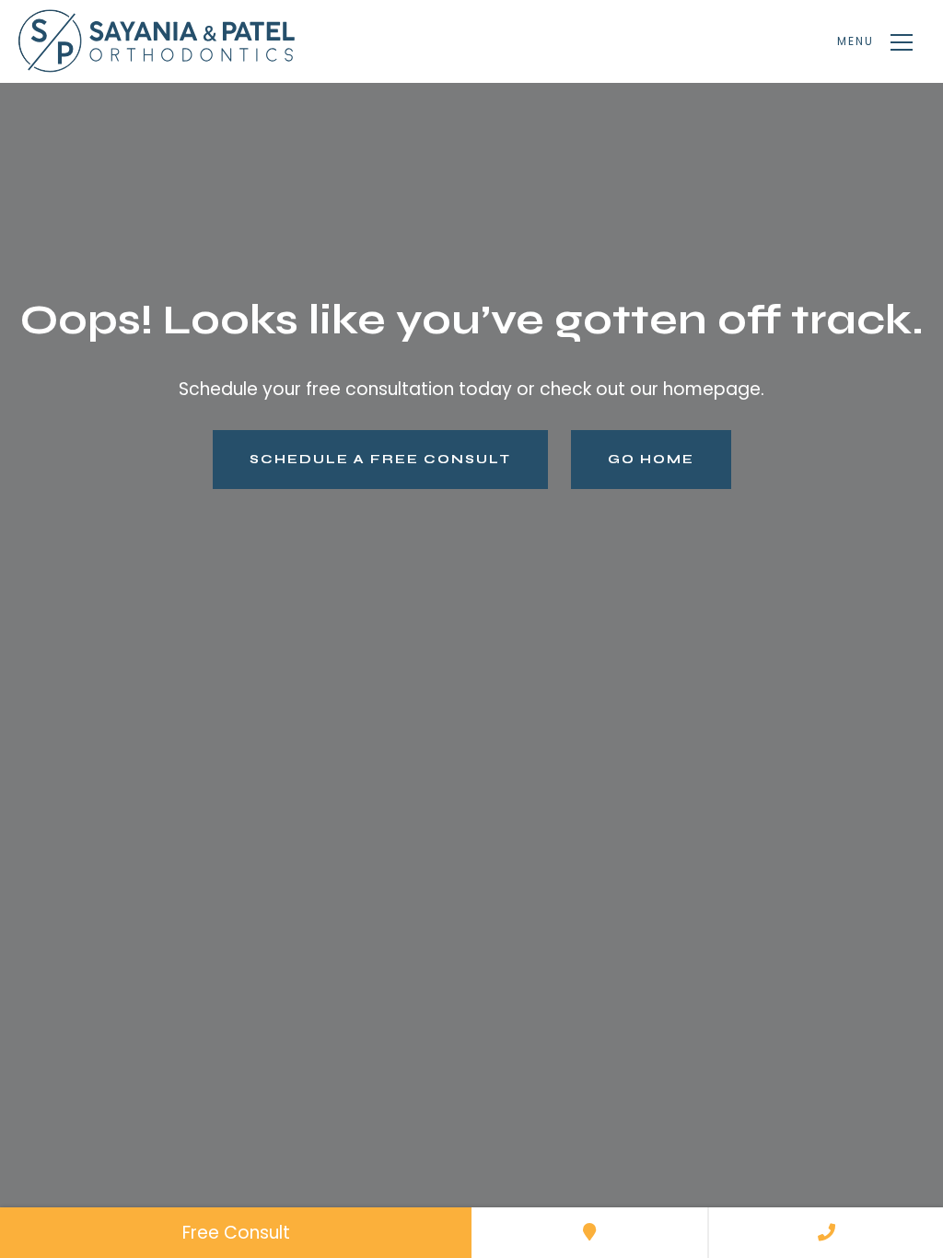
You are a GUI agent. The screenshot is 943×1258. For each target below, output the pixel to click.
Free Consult (236, 1232)
